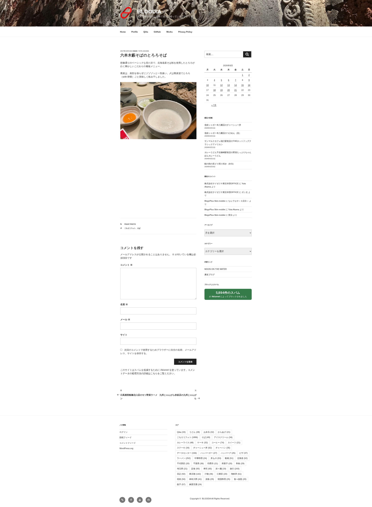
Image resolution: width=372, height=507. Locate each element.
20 (228, 90)
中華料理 (200, 458)
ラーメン (184, 458)
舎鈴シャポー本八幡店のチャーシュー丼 (222, 125)
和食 (240, 463)
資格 (209, 479)
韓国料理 (224, 479)
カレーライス (185, 442)
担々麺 (221, 468)
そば (138, 228)
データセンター (187, 453)
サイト (123, 335)
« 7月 (213, 105)
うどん (194, 432)
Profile (134, 32)
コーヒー (218, 442)
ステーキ (183, 448)
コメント (126, 265)
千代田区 (183, 463)
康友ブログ (209, 274)
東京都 (195, 474)
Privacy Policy (185, 32)
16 (249, 85)
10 (207, 85)
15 (242, 85)
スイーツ (234, 442)
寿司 (207, 468)
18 (214, 90)
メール (125, 319)
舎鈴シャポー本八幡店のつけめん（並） (222, 133)
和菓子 (227, 463)
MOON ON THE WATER (215, 269)
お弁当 (209, 432)
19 (221, 90)
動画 (229, 458)
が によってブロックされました (229, 295)
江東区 (222, 474)
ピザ (243, 453)
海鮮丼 (236, 474)
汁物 (209, 474)
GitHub (157, 32)
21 (235, 90)
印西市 (213, 463)
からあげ (224, 432)
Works (169, 32)
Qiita (145, 32)
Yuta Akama (143, 51)
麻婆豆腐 (195, 484)
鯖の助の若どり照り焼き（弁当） (219, 164)
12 (221, 85)
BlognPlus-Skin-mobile (214, 201)
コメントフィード (127, 443)
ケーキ (202, 442)
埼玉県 (182, 468)
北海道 (242, 458)
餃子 (181, 484)
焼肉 (181, 479)
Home (123, 32)
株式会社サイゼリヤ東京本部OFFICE (221, 183)
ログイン (123, 432)
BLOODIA (149, 12)
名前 (124, 304)
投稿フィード (125, 437)
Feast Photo (130, 224)
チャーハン (223, 448)
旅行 (234, 468)
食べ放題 (240, 479)
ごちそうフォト (130, 228)
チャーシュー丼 (202, 448)
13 (228, 85)
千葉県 (198, 463)
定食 (195, 468)
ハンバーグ (228, 453)
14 (235, 85)
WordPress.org (126, 448)
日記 (181, 474)
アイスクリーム (223, 437)
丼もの (216, 458)
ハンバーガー (209, 453)
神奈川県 (195, 479)
